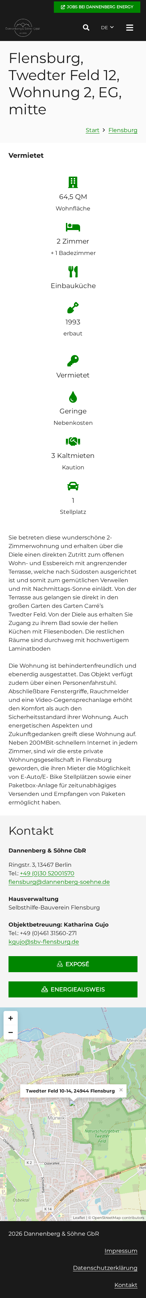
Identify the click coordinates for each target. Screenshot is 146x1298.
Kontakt (125, 1285)
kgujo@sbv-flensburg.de (44, 941)
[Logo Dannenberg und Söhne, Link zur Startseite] (23, 28)
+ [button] (10, 1018)
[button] (86, 27)
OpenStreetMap (106, 1217)
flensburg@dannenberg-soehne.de (59, 882)
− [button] (10, 1032)
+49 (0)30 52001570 (47, 873)
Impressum (121, 1250)
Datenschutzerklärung (105, 1268)
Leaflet (79, 1217)
